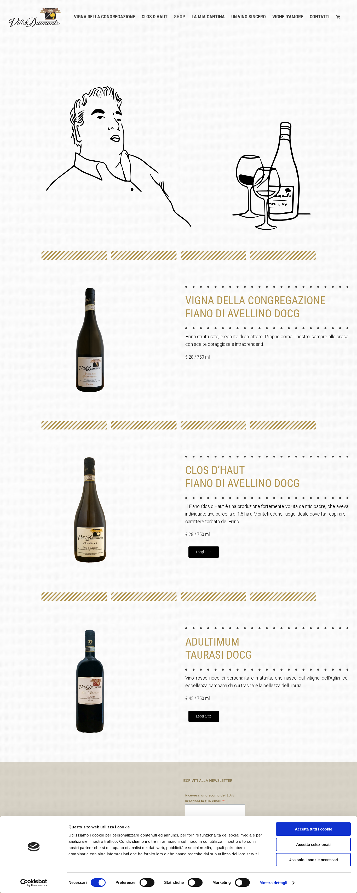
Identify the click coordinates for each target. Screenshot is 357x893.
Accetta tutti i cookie (313, 829)
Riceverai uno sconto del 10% (209, 798)
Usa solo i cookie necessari (313, 859)
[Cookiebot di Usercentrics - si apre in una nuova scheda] (34, 883)
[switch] (147, 882)
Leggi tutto (203, 552)
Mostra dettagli (273, 882)
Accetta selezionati (313, 844)
